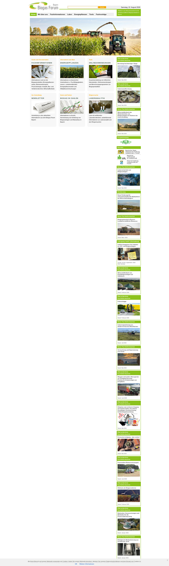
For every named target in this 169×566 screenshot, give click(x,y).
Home (33, 14)
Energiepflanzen (80, 14)
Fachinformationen (57, 14)
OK (76, 564)
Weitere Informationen (86, 564)
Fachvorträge (101, 14)
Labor (69, 14)
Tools (91, 14)
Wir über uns (43, 14)
